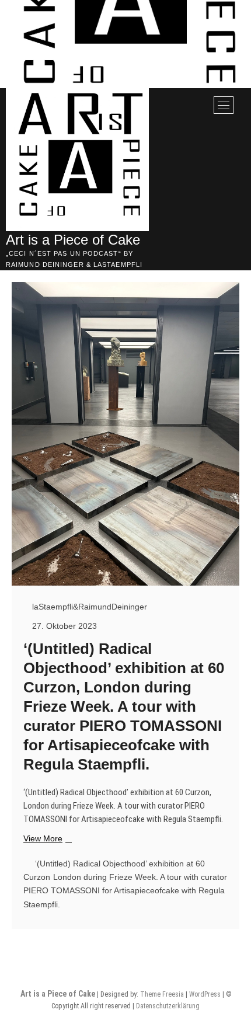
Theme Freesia (162, 994)
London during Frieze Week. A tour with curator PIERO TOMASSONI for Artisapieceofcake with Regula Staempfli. (125, 890)
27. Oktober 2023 (63, 626)
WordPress (205, 994)
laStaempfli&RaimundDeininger (88, 606)
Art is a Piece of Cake (73, 240)
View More (46, 839)
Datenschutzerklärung (168, 1006)
